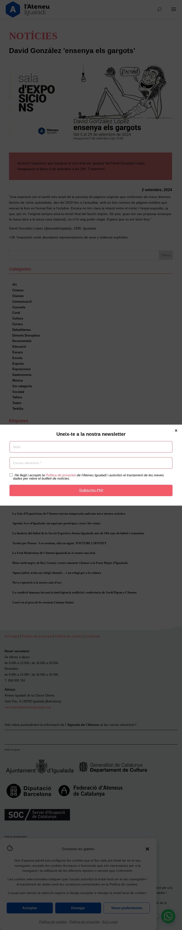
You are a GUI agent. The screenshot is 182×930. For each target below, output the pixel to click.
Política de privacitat (61, 475)
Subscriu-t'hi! (91, 490)
